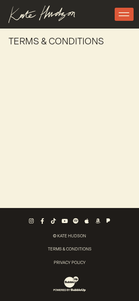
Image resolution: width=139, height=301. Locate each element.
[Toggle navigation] (124, 14)
